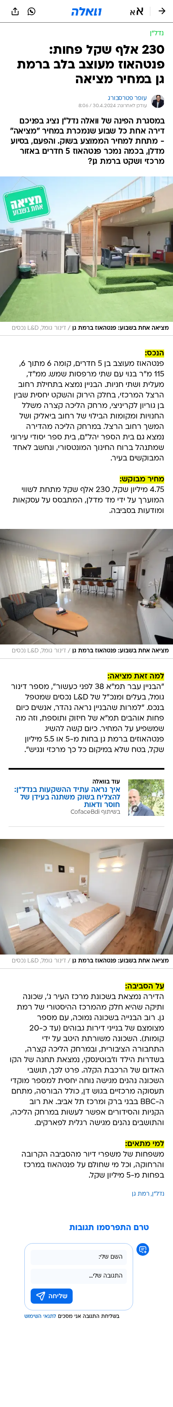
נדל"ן (158, 1194)
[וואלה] (86, 11)
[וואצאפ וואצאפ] (31, 11)
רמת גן (140, 1194)
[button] (136, 11)
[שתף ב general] (15, 11)
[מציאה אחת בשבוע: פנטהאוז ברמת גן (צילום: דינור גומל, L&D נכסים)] (86, 256)
